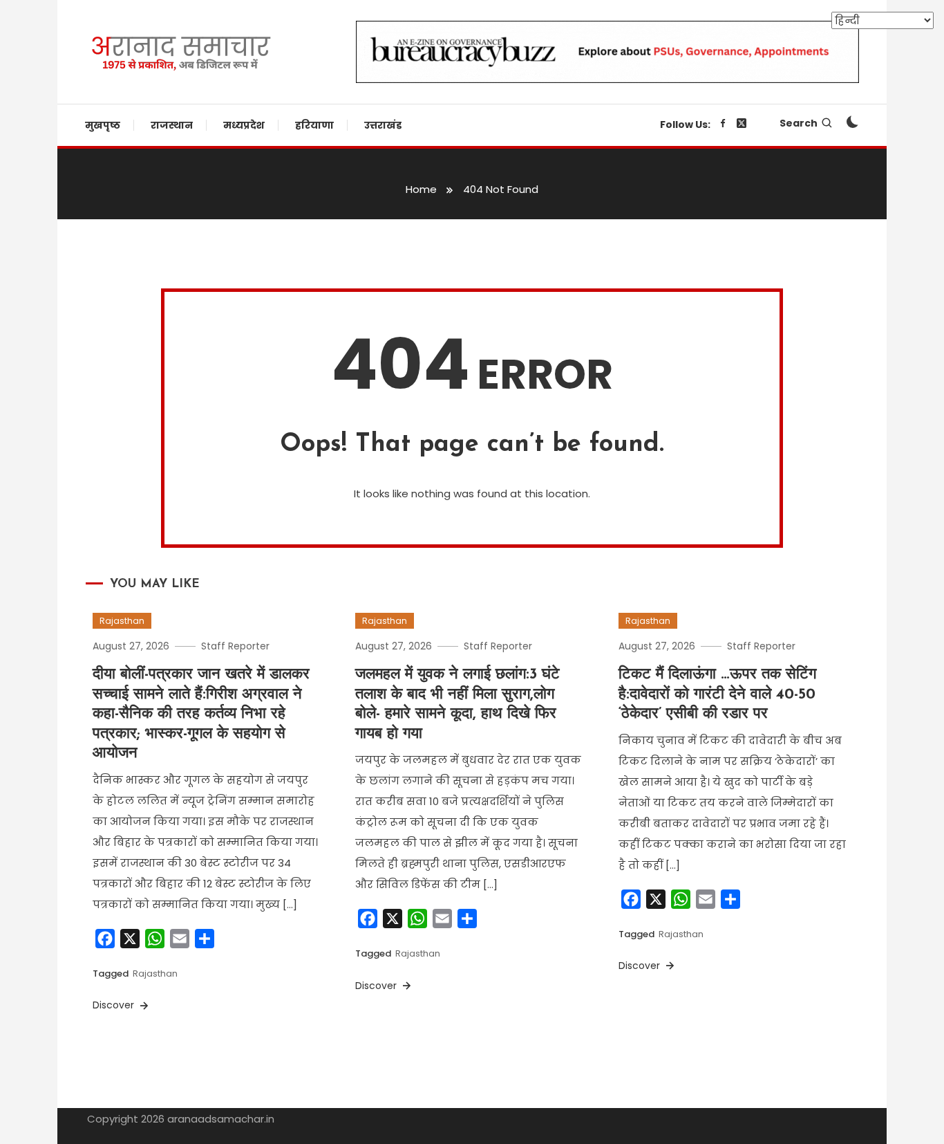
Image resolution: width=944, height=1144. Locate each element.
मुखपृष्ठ (102, 125)
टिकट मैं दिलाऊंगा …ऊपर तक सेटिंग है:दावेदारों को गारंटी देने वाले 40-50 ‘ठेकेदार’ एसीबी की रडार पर (717, 694)
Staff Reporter (235, 646)
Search (799, 123)
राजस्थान (172, 125)
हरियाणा (314, 125)
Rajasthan (122, 621)
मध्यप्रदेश (244, 125)
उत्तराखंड (383, 125)
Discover (115, 1005)
